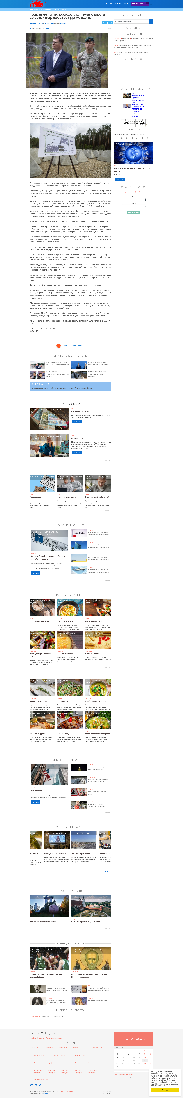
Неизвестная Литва (40, 897)
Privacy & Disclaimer (66, 1091)
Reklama (126, 3)
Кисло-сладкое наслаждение (97, 734)
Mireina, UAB (107, 1091)
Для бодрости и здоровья (96, 701)
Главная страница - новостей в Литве (44, 9)
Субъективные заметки (46, 833)
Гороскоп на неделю (125, 144)
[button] (33, 843)
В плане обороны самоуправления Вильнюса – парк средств (57, 374)
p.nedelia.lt (130, 1074)
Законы (90, 1063)
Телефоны (65, 1063)
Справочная (38, 1063)
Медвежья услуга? (37, 497)
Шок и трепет (36, 791)
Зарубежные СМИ (60, 1055)
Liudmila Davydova (37, 23)
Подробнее (76, 421)
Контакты (40, 1038)
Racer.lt (127, 1077)
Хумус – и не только (65, 621)
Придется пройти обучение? (97, 497)
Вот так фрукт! (63, 701)
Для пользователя (134, 192)
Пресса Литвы (80, 1055)
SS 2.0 (46, 1093)
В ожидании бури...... (66, 854)
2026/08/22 (75, 403)
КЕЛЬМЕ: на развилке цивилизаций (85, 922)
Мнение (75, 1047)
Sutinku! (165, 1090)
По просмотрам (57, 1016)
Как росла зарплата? (80, 412)
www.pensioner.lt (120, 1074)
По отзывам (35, 1016)
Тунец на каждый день (39, 621)
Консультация (37, 410)
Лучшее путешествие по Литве (43, 922)
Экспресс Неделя (35, 600)
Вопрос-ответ (98, 1047)
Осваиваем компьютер (67, 497)
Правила (78, 1063)
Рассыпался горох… (65, 654)
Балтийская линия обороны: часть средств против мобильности (97, 374)
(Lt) (147, 2)
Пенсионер (37, 532)
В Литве (63, 9)
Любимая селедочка (38, 701)
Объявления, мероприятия (44, 766)
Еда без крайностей (93, 621)
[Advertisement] (70, 467)
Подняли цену (77, 438)
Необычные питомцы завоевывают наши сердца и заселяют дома (97, 807)
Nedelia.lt (33, 1038)
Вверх (133, 1077)
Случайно (45, 1016)
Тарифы (50, 1063)
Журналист (51, 410)
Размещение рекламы (54, 1038)
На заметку (63, 1047)
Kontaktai (118, 3)
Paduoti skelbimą (137, 3)
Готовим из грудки (37, 734)
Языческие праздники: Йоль (97, 1000)
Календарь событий (40, 949)
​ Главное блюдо (64, 734)
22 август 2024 (49, 23)
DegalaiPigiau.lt (119, 1077)
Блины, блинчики (92, 654)
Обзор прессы (39, 1055)
